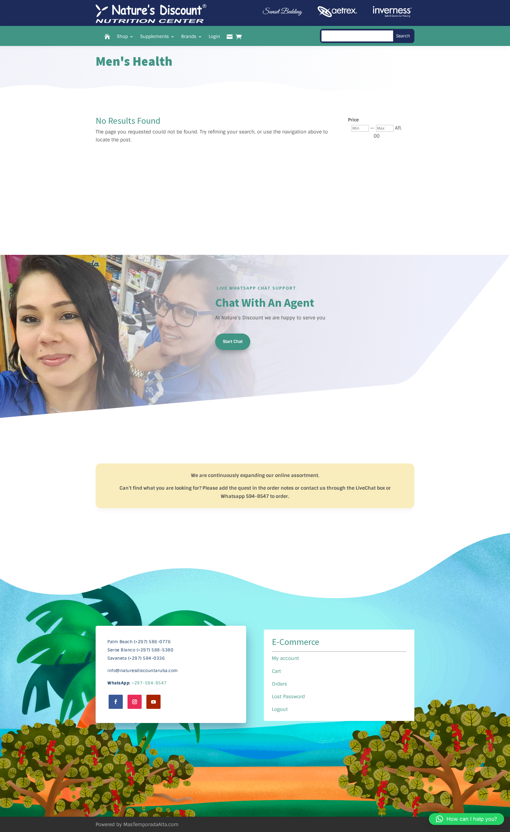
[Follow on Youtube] (153, 702)
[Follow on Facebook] (116, 702)
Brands (188, 36)
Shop (122, 36)
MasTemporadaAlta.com (151, 824)
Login (214, 36)
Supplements (154, 36)
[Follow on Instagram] (135, 702)
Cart (276, 671)
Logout (280, 709)
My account (285, 658)
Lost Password (288, 697)
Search (403, 36)
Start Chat (233, 341)
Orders (279, 684)
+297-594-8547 (149, 683)
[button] (466, 819)
